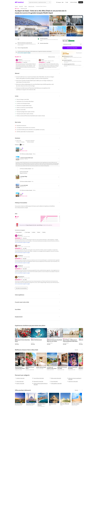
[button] (32, 25)
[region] (23, 333)
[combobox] (39, 2)
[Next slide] (59, 57)
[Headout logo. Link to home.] (19, 2)
